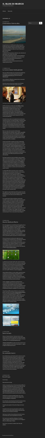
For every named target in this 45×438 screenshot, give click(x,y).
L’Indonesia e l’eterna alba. (11, 23)
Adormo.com (5, 76)
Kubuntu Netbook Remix (20, 292)
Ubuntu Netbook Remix (10, 222)
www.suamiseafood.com (15, 340)
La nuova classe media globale (12, 70)
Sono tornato (7, 333)
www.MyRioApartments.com (8, 75)
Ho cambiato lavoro (9, 353)
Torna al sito (10, 11)
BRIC (19, 105)
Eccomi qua (6, 377)
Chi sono (4, 11)
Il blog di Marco (13, 4)
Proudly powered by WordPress (7, 435)
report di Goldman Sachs (16, 145)
